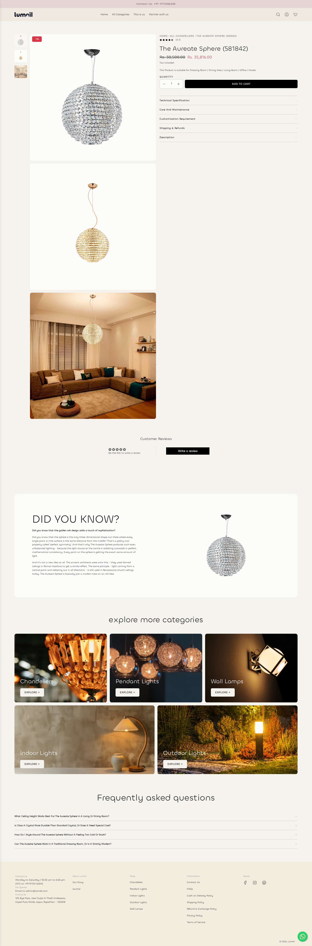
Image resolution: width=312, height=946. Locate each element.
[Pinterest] (264, 882)
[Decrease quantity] (164, 84)
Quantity (166, 76)
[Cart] (295, 14)
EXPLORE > (32, 692)
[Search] (278, 14)
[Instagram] (254, 882)
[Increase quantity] (178, 84)
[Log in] (286, 14)
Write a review (188, 451)
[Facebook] (245, 882)
